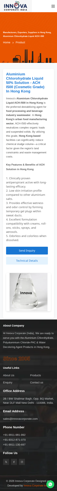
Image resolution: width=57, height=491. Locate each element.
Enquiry (7, 382)
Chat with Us (50, 484)
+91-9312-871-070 (14, 439)
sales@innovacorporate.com (20, 418)
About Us (8, 375)
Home (6, 42)
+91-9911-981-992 (14, 434)
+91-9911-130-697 (14, 444)
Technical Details (27, 260)
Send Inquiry (27, 250)
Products (35, 375)
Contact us (36, 382)
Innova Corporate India (37, 485)
